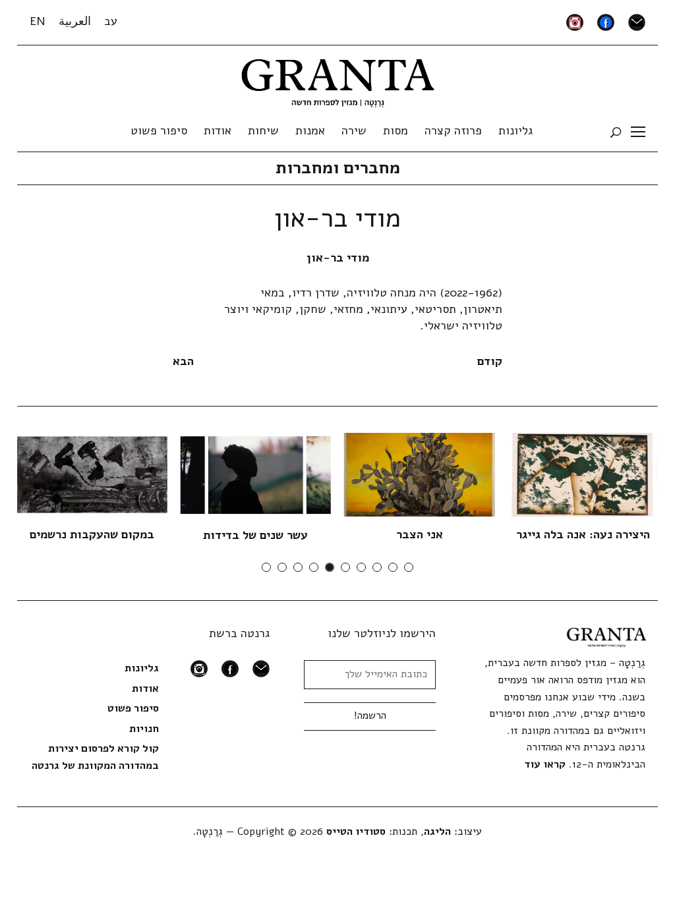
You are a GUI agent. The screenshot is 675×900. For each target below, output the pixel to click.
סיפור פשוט (159, 130)
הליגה (437, 831)
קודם (489, 361)
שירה (354, 130)
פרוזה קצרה (453, 130)
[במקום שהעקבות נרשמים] (92, 473)
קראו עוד (545, 764)
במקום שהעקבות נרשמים (92, 534)
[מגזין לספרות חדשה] (338, 79)
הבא (183, 361)
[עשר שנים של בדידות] (256, 474)
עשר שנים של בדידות (255, 535)
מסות (395, 130)
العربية (75, 21)
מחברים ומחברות (338, 167)
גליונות (515, 130)
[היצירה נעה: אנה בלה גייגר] (583, 473)
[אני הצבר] (419, 473)
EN (37, 21)
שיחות (263, 130)
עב (110, 21)
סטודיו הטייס (356, 831)
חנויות (144, 728)
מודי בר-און (338, 258)
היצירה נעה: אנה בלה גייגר (583, 534)
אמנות (310, 130)
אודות (217, 130)
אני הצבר (419, 534)
